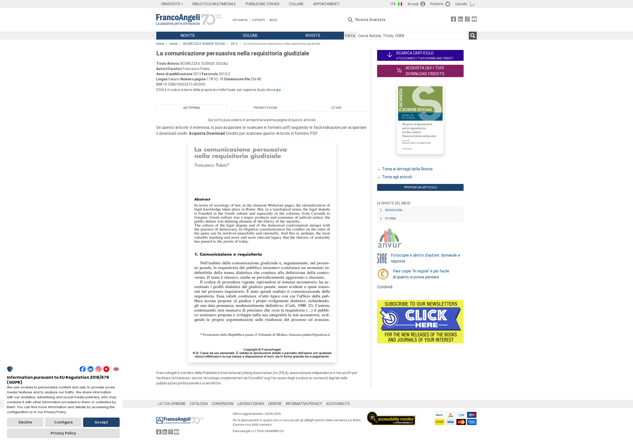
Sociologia (393, 210)
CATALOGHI (199, 404)
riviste (173, 43)
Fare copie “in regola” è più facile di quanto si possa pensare (421, 274)
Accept (101, 422)
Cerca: (350, 35)
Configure (63, 422)
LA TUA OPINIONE (172, 404)
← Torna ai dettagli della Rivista (404, 169)
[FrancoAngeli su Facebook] (453, 20)
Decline (25, 422)
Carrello (461, 4)
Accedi (412, 4)
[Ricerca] (473, 36)
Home (160, 43)
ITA (393, 4)
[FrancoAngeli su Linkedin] (460, 20)
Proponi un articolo (420, 187)
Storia (390, 218)
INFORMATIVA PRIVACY (304, 404)
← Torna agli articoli (394, 177)
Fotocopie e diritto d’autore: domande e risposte (425, 258)
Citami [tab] (336, 108)
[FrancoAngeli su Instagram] (467, 20)
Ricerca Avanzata (370, 19)
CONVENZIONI (222, 404)
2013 (234, 43)
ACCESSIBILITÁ (338, 404)
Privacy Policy (63, 433)
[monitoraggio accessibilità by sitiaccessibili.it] (391, 414)
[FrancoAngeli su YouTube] (474, 20)
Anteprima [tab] (191, 108)
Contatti (258, 20)
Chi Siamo (240, 20)
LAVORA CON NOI (250, 404)
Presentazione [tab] (265, 108)
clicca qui (273, 90)
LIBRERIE (275, 404)
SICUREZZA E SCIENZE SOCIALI (204, 43)
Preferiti (436, 4)
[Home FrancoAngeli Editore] (189, 19)
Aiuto (273, 20)
